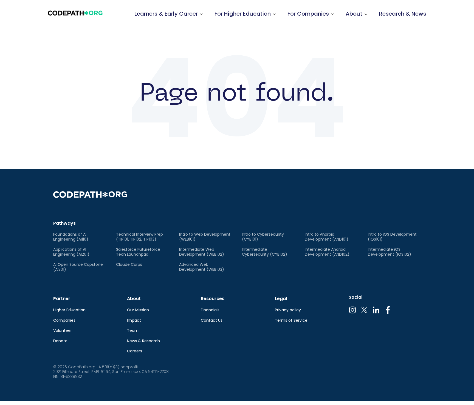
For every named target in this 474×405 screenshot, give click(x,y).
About (354, 14)
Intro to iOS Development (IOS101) (392, 237)
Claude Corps (129, 264)
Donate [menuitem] (60, 341)
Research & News (402, 14)
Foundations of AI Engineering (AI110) (70, 237)
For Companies (308, 14)
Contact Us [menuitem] (211, 320)
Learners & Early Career (166, 14)
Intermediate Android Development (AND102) (327, 252)
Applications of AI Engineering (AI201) (71, 252)
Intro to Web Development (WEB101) (204, 237)
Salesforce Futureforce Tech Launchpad (138, 252)
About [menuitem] (134, 298)
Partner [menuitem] (61, 298)
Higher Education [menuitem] (69, 310)
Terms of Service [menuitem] (291, 320)
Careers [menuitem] (134, 351)
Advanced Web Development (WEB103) (201, 267)
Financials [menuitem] (210, 310)
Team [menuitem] (133, 330)
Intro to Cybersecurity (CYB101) (263, 237)
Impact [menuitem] (134, 320)
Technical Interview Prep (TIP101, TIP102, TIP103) (139, 237)
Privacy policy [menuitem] (288, 310)
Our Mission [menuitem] (138, 310)
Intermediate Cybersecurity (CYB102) (264, 252)
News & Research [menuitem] (143, 341)
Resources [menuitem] (212, 298)
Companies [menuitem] (64, 320)
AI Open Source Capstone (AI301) (78, 267)
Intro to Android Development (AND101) (326, 237)
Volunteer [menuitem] (62, 330)
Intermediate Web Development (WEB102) (201, 252)
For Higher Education (243, 14)
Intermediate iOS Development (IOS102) (389, 252)
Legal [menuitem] (281, 298)
